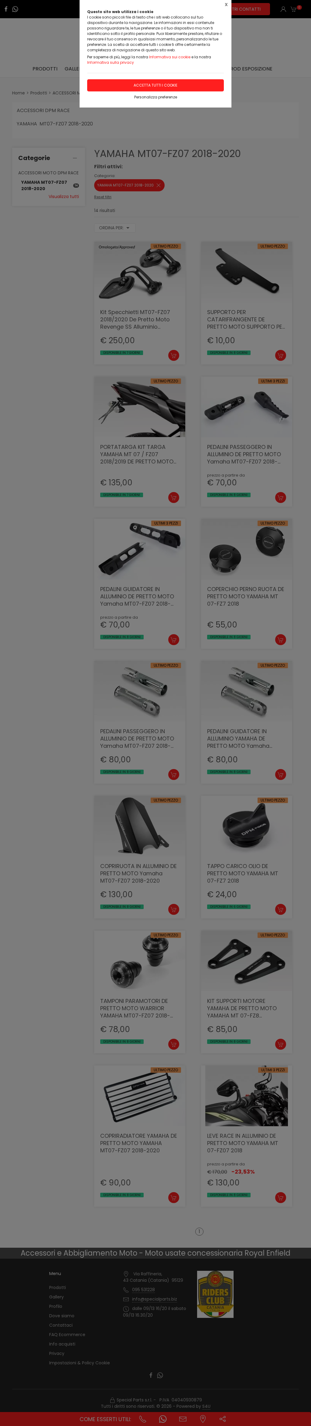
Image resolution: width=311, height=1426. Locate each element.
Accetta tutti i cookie (155, 85)
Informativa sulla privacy (110, 62)
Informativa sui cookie (169, 57)
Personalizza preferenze (155, 97)
